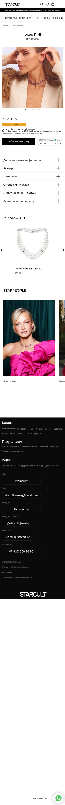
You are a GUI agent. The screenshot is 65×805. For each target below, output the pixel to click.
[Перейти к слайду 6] (37, 109)
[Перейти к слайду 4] (32, 109)
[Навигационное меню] (60, 4)
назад (6, 25)
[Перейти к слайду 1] (25, 109)
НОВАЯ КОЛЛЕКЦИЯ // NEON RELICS (21, 18)
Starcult (33, 594)
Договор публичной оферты (15, 567)
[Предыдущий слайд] (1, 250)
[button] (41, 4)
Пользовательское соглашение (17, 577)
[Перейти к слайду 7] (39, 109)
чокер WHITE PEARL (28, 268)
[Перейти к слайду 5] (34, 109)
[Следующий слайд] (63, 250)
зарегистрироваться (53, 131)
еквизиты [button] (7, 572)
